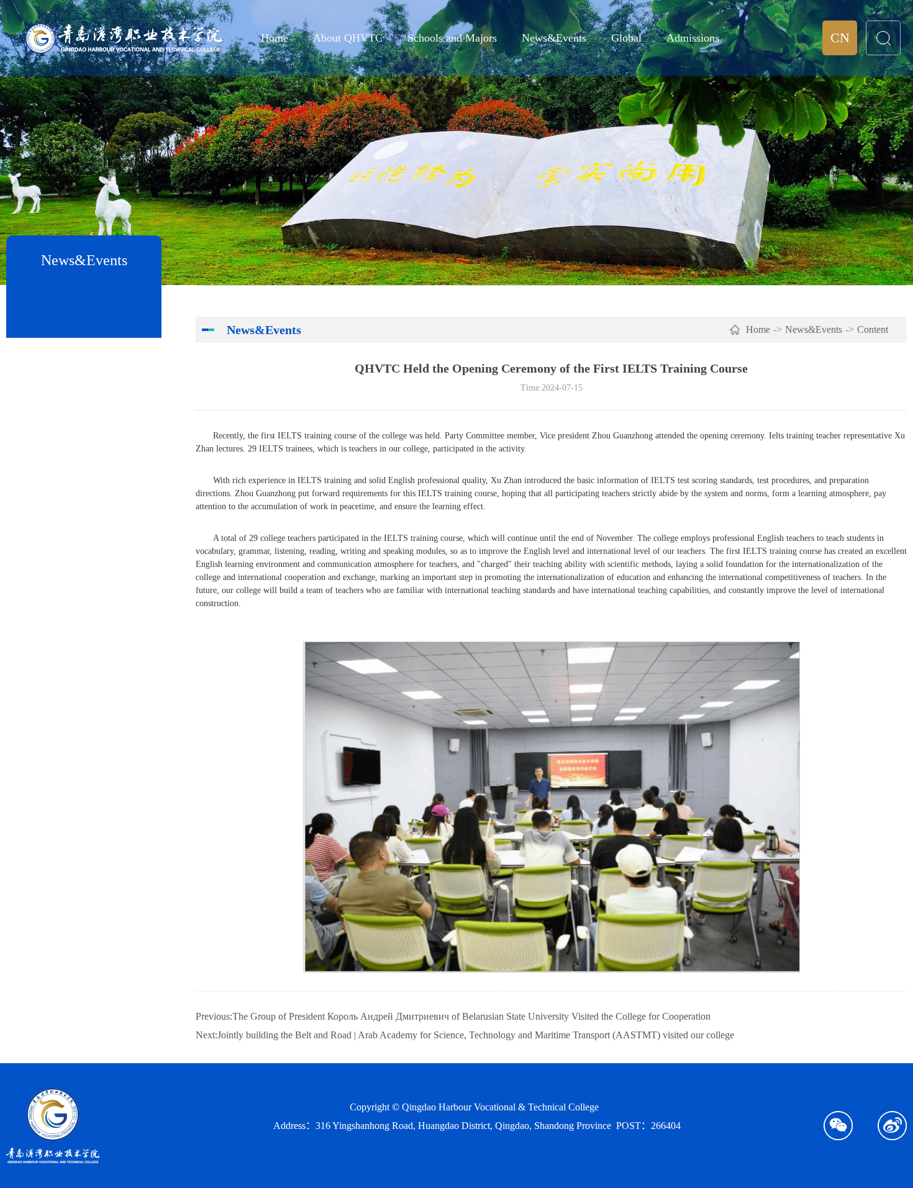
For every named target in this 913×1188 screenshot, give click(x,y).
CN (840, 37)
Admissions (692, 38)
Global (626, 38)
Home (274, 38)
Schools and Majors (452, 38)
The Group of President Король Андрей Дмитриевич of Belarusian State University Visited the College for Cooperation (471, 1016)
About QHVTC (348, 38)
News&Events (554, 38)
